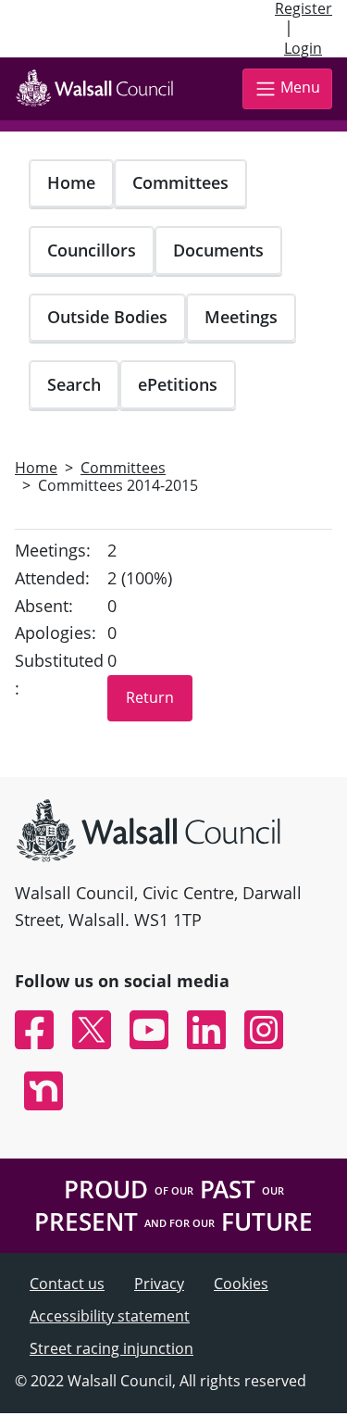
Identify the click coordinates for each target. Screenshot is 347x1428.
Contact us (67, 1283)
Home (71, 182)
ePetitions (177, 384)
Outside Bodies (107, 317)
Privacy (159, 1283)
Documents (218, 250)
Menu (300, 87)
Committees (180, 182)
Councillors (91, 250)
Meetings (241, 317)
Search (74, 384)
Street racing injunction (111, 1348)
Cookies (241, 1283)
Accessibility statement (110, 1316)
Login (303, 48)
